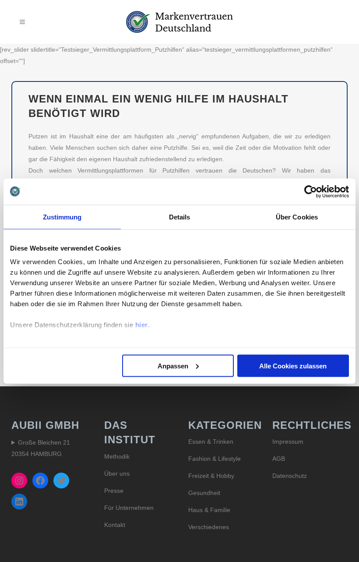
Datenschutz (289, 475)
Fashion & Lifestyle (214, 458)
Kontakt (114, 524)
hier (141, 325)
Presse (113, 490)
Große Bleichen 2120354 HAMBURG (40, 448)
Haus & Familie (209, 509)
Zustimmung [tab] (62, 216)
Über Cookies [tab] (297, 216)
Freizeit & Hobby (211, 475)
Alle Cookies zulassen (293, 365)
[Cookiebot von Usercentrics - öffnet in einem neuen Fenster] (310, 191)
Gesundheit (204, 492)
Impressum (287, 441)
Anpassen (173, 365)
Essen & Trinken (210, 441)
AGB (278, 458)
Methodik (117, 456)
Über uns (117, 473)
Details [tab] (179, 216)
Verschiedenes (208, 526)
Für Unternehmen (129, 507)
